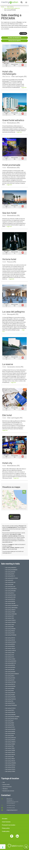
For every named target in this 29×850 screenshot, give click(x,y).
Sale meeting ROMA (9, 725)
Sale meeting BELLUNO (10, 586)
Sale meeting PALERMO (10, 686)
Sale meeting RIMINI (9, 723)
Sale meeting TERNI (9, 746)
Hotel (3, 782)
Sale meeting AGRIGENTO (10, 567)
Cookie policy (5, 831)
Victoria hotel (9, 259)
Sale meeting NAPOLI (9, 675)
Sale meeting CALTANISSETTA (11, 605)
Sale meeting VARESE (10, 758)
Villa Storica (5, 788)
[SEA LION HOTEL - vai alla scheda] (14, 197)
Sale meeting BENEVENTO (11, 588)
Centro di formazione (7, 786)
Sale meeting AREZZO (10, 576)
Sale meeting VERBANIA (10, 763)
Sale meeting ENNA (9, 626)
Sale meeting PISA (9, 701)
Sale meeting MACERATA (10, 661)
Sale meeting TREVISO (10, 754)
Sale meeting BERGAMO (10, 590)
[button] (23, 65)
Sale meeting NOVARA (10, 677)
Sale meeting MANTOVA (10, 663)
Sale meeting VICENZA (10, 769)
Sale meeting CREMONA (10, 622)
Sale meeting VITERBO (10, 771)
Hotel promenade (11, 165)
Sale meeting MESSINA (10, 667)
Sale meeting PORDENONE (11, 705)
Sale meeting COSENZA (10, 620)
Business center (6, 784)
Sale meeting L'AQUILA (10, 648)
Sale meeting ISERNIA (10, 646)
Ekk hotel (7, 415)
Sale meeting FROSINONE (10, 635)
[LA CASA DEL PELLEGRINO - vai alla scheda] (14, 293)
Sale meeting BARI (9, 584)
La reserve (7, 364)
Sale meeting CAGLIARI (10, 603)
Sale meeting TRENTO (10, 752)
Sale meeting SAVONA (10, 733)
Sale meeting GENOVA (10, 637)
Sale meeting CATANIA (10, 611)
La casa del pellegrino (13, 311)
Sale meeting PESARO (10, 694)
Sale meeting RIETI (9, 720)
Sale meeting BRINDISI (10, 601)
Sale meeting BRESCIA (10, 599)
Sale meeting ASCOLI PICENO (11, 578)
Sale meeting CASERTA (10, 609)
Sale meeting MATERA (10, 665)
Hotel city (7, 463)
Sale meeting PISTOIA (10, 703)
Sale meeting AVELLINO (10, 582)
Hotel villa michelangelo (9, 72)
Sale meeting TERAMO (10, 744)
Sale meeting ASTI (9, 580)
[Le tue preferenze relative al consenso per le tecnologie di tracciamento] (2, 847)
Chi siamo (4, 818)
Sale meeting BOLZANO (10, 597)
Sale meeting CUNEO (9, 624)
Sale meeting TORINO (10, 748)
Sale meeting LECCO (9, 656)
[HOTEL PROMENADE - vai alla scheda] (14, 147)
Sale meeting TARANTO (10, 741)
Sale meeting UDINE (9, 756)
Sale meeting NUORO (9, 680)
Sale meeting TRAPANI (10, 750)
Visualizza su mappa (14, 40)
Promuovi (14, 517)
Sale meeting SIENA (9, 735)
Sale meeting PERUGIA (10, 692)
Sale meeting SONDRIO (10, 739)
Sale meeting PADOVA (10, 684)
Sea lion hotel (9, 213)
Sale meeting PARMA (9, 688)
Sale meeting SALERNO (10, 729)
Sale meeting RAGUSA (10, 712)
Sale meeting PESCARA (10, 696)
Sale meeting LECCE (9, 654)
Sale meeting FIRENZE (10, 630)
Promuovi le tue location (8, 825)
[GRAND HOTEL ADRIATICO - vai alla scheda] (14, 102)
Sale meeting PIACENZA (10, 699)
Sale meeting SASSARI (10, 731)
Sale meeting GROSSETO (10, 642)
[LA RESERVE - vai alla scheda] (14, 346)
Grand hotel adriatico (13, 120)
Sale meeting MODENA (10, 671)
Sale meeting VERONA (10, 767)
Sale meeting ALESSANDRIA (11, 569)
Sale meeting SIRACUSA (10, 737)
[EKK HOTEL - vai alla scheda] (14, 397)
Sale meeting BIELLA (9, 593)
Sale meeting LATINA (9, 652)
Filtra (24, 33)
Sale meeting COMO (9, 618)
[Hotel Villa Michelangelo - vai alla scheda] (14, 53)
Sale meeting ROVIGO (10, 727)
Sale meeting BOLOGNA (10, 595)
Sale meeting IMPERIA (10, 644)
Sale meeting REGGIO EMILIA (11, 718)
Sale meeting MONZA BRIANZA (12, 673)
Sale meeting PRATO (9, 710)
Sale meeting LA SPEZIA (10, 650)
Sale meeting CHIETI (9, 616)
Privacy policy (6, 828)
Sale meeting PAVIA (9, 690)
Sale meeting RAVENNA (10, 714)
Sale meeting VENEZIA (10, 760)
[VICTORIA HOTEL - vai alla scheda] (14, 241)
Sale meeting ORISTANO (10, 682)
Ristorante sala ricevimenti (8, 790)
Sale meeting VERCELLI (10, 765)
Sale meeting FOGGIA (9, 632)
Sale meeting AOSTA (9, 574)
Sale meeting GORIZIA (10, 640)
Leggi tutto (24, 87)
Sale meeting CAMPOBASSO (11, 607)
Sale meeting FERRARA (10, 628)
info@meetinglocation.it (12, 810)
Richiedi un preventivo (14, 37)
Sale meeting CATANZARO (11, 614)
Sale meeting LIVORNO (10, 659)
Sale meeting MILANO (10, 669)
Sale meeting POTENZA (10, 708)
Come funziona (6, 822)
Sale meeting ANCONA (10, 571)
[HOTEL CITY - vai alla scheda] (14, 445)
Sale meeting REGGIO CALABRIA (12, 716)
